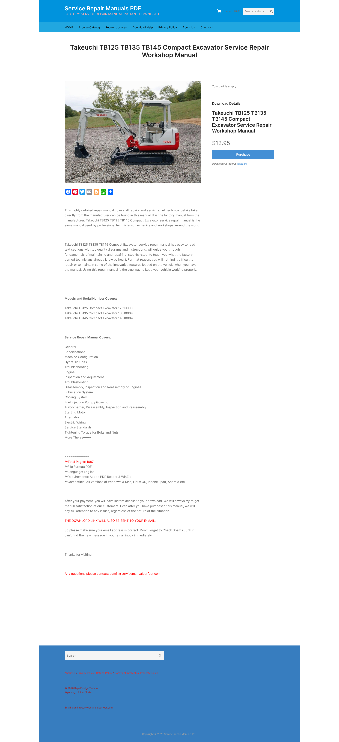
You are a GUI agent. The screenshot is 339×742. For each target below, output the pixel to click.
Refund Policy (104, 673)
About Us (189, 27)
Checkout (207, 27)
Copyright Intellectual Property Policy (136, 673)
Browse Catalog (89, 27)
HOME (69, 27)
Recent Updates (116, 27)
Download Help (142, 27)
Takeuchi (242, 163)
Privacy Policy (167, 27)
